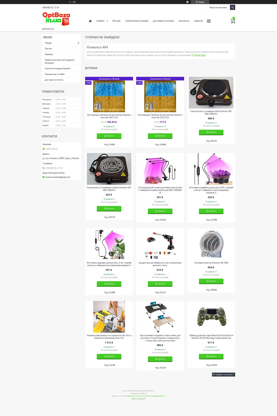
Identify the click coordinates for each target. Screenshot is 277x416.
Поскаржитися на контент (133, 396)
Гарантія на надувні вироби (57, 68)
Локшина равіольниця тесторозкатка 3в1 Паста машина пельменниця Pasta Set (109, 336)
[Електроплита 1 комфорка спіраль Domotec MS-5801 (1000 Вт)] (109, 169)
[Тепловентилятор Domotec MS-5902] (211, 244)
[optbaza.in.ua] (62, 18)
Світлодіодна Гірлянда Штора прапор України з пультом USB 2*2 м (160, 116)
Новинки (49, 54)
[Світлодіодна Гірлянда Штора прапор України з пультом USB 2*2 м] (160, 94)
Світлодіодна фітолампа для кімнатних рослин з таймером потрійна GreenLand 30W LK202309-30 (160, 190)
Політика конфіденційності (154, 396)
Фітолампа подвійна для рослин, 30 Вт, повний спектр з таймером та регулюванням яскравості (211, 190)
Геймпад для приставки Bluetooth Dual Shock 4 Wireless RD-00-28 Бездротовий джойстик (211, 336)
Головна (90, 21)
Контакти (184, 21)
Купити (110, 135)
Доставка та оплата (163, 21)
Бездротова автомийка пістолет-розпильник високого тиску (160, 264)
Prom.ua (151, 391)
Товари (100, 21)
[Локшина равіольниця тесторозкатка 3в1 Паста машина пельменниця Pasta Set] (109, 317)
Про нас (116, 21)
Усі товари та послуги (222, 374)
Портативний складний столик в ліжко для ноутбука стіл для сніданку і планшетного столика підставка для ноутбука (160, 338)
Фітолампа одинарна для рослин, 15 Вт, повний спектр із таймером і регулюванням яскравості (109, 264)
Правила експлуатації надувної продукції (59, 61)
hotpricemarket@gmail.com (58, 177)
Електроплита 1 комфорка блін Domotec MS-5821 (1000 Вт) (211, 112)
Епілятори (200, 55)
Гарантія (198, 21)
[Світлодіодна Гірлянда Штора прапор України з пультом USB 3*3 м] (109, 94)
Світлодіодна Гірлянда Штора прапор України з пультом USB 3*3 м (109, 116)
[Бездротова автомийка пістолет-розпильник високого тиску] (160, 244)
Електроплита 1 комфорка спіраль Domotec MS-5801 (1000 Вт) (109, 188)
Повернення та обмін (136, 21)
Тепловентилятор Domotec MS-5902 (211, 262)
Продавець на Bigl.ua (139, 393)
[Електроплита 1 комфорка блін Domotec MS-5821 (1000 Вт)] (211, 93)
